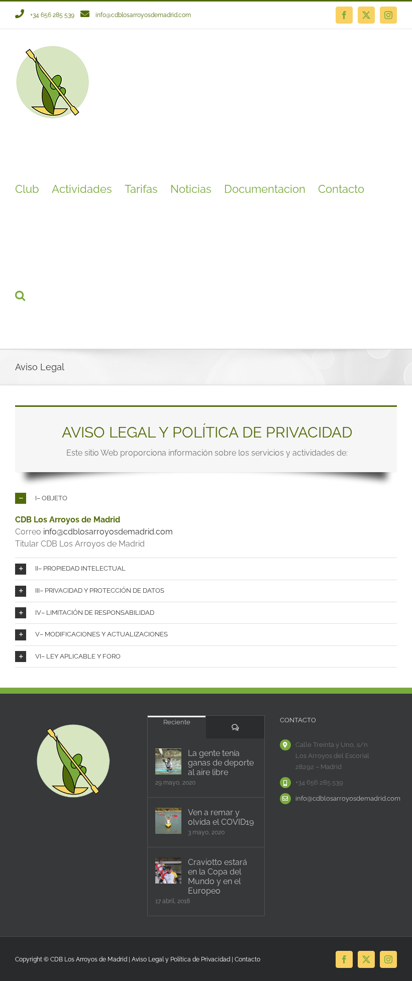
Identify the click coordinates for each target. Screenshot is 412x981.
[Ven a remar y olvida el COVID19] (168, 821)
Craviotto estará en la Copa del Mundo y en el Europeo (217, 876)
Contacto (247, 959)
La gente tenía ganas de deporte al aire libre (221, 762)
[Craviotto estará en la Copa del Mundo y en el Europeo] (168, 870)
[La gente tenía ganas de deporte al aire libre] (168, 761)
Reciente (176, 722)
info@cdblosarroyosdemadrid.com (143, 15)
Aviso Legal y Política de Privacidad (181, 959)
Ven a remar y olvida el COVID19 (221, 817)
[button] (20, 295)
